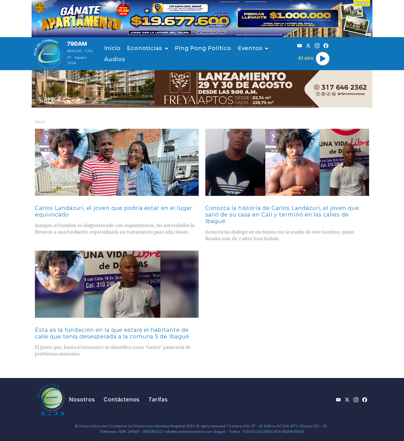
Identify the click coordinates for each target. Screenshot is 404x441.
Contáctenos (122, 399)
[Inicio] (48, 53)
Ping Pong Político (203, 48)
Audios (114, 59)
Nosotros (82, 399)
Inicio (112, 48)
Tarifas (158, 399)
